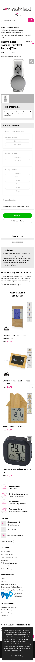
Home (3, 27)
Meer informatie (7, 655)
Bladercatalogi (5, 551)
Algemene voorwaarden (8, 607)
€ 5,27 (7, 430)
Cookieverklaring (6, 610)
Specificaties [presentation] (17, 241)
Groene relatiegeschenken (9, 557)
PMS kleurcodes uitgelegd (9, 563)
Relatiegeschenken (13, 27)
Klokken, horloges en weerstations (12, 30)
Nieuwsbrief (5, 566)
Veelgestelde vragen (7, 569)
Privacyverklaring (6, 613)
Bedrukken (4, 560)
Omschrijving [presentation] (17, 236)
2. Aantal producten (10, 200)
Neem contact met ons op (10, 285)
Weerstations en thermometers (11, 32)
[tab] (17, 236)
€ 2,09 (7, 475)
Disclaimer (4, 616)
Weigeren (25, 655)
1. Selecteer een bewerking (13, 131)
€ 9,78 (7, 387)
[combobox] (14, 20)
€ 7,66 (7, 341)
